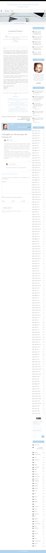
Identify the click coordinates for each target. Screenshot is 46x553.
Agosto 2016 (37, 172)
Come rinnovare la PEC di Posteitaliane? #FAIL (37, 33)
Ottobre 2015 (37, 197)
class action (36, 444)
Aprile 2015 (36, 211)
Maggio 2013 (37, 266)
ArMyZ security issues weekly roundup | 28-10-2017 (38, 113)
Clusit (35, 471)
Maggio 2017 (37, 150)
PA (34, 504)
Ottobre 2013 (37, 256)
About (12, 11)
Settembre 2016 (37, 170)
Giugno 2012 (37, 293)
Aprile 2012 (36, 297)
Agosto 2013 (37, 261)
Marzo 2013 (36, 270)
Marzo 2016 (36, 184)
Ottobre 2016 (37, 167)
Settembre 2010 (37, 344)
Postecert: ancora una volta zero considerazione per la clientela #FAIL (38, 98)
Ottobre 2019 (37, 133)
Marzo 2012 (36, 300)
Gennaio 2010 (37, 364)
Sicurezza (15, 29)
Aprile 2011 (36, 327)
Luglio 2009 (36, 379)
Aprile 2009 (36, 386)
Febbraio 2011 (37, 332)
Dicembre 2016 (37, 162)
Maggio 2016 (37, 179)
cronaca (36, 452)
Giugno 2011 (37, 322)
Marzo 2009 (36, 388)
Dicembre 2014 (37, 221)
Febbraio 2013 (37, 273)
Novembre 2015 (37, 194)
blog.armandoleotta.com (38, 431)
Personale (36, 506)
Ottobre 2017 (37, 138)
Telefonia (36, 533)
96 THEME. (25, 551)
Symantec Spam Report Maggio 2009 (16, 108)
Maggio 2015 (37, 209)
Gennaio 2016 (37, 189)
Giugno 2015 (37, 207)
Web (35, 493)
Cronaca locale (37, 454)
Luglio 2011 (36, 320)
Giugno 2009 (37, 381)
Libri (35, 515)
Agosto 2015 (37, 202)
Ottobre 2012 (37, 283)
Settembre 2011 (37, 315)
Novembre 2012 (37, 280)
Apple (35, 469)
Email (13, 201)
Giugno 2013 (37, 263)
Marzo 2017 (36, 155)
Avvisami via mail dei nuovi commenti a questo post (12, 197)
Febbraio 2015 (37, 216)
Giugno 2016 (37, 177)
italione (35, 496)
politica (35, 509)
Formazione (36, 459)
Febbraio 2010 (37, 361)
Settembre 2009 (37, 374)
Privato (35, 511)
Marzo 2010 (36, 359)
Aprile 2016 (36, 182)
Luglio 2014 (36, 234)
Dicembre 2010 (37, 337)
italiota (35, 499)
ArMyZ (11, 33)
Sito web (23, 201)
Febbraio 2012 (37, 302)
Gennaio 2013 (37, 275)
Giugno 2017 (37, 148)
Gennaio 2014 (37, 248)
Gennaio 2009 (37, 393)
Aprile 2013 (36, 268)
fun (35, 462)
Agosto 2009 (37, 376)
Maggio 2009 (37, 383)
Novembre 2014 (37, 224)
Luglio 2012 (36, 290)
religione (36, 518)
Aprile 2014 (36, 241)
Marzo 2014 (36, 243)
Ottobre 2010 (37, 342)
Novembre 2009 (37, 369)
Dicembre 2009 (37, 366)
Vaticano (36, 543)
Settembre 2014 (37, 229)
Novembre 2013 (37, 253)
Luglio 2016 (36, 175)
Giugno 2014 (37, 236)
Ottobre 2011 (37, 312)
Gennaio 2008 (37, 413)
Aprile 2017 (36, 152)
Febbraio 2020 (37, 130)
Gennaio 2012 (37, 305)
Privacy (35, 490)
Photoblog (7, 11)
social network (37, 523)
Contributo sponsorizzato (40, 448)
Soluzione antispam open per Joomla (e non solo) (18, 102)
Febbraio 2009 (37, 391)
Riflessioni (36, 521)
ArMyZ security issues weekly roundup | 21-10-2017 (38, 119)
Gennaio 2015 (37, 219)
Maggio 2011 (37, 324)
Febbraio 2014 (37, 246)
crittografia (36, 480)
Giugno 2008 (37, 410)
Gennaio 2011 (37, 334)
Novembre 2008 (37, 398)
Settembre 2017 (37, 140)
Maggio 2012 (37, 295)
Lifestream (36, 528)
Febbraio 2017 (37, 157)
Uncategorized (37, 541)
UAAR (35, 538)
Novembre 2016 (37, 165)
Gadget (35, 464)
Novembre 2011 (37, 310)
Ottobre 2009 (37, 371)
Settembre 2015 (37, 199)
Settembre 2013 (37, 258)
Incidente (36, 485)
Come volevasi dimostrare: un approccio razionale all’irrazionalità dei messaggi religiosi (23, 118)
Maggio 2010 (37, 354)
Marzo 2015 (36, 214)
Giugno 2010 (37, 352)
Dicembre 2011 (37, 307)
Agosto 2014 (37, 231)
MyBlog (35, 501)
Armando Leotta (40, 422)
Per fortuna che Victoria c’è (15, 31)
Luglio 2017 (36, 145)
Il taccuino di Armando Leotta (23, 4)
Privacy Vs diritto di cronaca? (9, 116)
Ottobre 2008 (37, 401)
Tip (34, 536)
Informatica (36, 467)
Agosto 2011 (37, 317)
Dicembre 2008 (37, 396)
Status (35, 526)
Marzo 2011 (36, 329)
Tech (35, 531)
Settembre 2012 (37, 285)
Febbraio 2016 (37, 187)
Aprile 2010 (36, 356)
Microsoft (36, 474)
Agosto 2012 (37, 288)
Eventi (35, 457)
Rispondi (29, 161)
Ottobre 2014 (37, 226)
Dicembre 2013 (37, 251)
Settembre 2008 (37, 403)
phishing (36, 488)
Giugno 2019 (37, 135)
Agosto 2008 (37, 406)
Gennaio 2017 (37, 160)
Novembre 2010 (37, 339)
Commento (4, 181)
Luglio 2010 (36, 349)
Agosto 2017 (37, 143)
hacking (35, 483)
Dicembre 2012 (37, 278)
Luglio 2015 (36, 204)
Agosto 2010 (37, 347)
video (35, 545)
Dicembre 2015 (37, 192)
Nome (3, 201)
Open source (37, 476)
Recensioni (36, 514)
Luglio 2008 (36, 408)
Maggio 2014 (37, 238)
